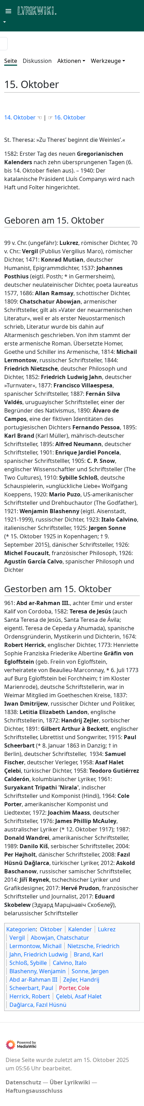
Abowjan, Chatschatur (60, 937)
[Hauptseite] (71, 9)
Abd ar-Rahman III (33, 979)
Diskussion (37, 61)
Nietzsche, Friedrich (93, 946)
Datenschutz (23, 1082)
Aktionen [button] (69, 61)
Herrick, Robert (29, 996)
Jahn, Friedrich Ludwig (38, 954)
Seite (10, 61)
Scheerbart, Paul (31, 988)
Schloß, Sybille (28, 963)
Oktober (51, 929)
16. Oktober (70, 117)
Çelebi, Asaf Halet (79, 996)
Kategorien (21, 929)
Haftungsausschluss (34, 1090)
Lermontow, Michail (35, 946)
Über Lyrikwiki (70, 1082)
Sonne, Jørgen (90, 971)
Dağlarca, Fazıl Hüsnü (37, 1005)
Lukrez (107, 929)
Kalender (80, 929)
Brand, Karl (88, 954)
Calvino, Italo (70, 963)
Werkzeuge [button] (106, 61)
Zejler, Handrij (81, 979)
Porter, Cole (74, 988)
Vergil (17, 937)
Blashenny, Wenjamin (37, 971)
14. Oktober (20, 117)
